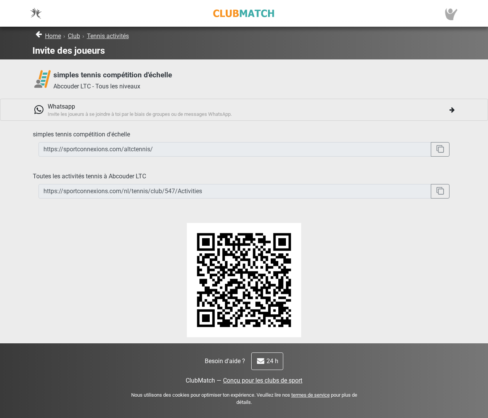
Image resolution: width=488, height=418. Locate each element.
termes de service (310, 395)
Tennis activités (108, 36)
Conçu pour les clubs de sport (262, 380)
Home (53, 36)
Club (74, 36)
